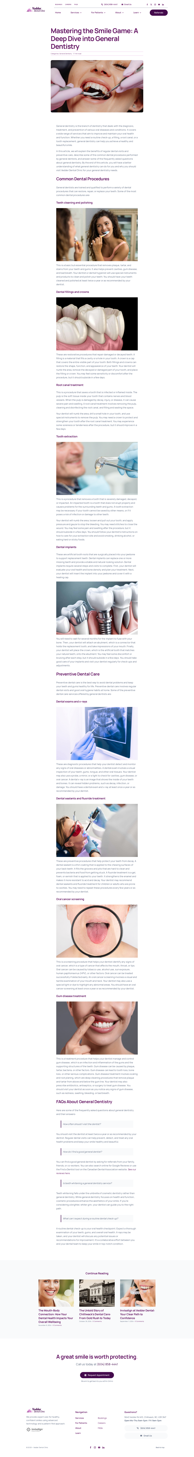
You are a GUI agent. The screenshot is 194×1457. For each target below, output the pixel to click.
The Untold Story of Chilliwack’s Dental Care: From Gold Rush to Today (95, 1314)
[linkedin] (163, 4)
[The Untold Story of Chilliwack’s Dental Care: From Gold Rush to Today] (97, 1293)
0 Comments (57, 1325)
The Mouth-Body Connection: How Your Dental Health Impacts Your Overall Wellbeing (56, 1316)
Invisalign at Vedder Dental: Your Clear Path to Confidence (137, 1314)
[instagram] (155, 4)
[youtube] (159, 4)
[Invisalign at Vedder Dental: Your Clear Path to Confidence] (137, 1293)
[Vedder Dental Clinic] (36, 7)
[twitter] (151, 4)
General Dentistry (65, 54)
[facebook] (147, 4)
